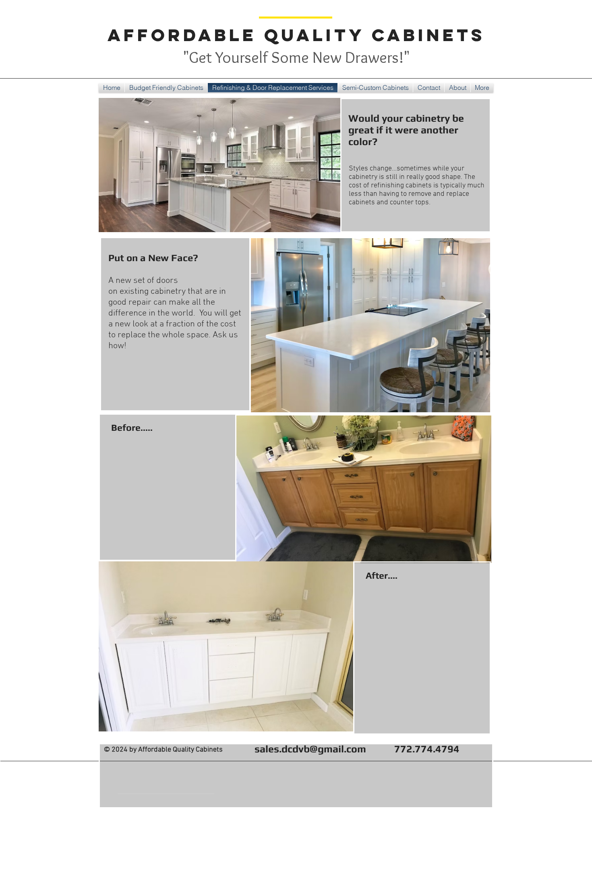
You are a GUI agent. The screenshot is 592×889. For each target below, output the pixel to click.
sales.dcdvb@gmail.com (310, 749)
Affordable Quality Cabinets (296, 35)
